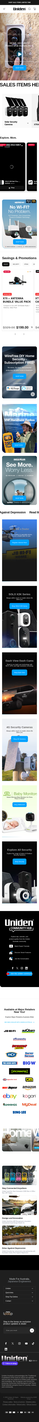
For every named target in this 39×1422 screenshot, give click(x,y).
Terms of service (19, 1402)
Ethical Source (32, 1404)
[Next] (24, 334)
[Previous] (15, 334)
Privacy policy (8, 1402)
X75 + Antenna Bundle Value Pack (17, 300)
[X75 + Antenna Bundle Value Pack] (17, 280)
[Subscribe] (32, 1330)
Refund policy (21, 1404)
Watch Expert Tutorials (22, 946)
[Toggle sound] (22, 146)
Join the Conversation (22, 959)
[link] (19, 376)
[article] (19, 1180)
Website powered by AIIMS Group (29, 1398)
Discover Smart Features (23, 952)
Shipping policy (31, 1402)
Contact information (9, 1404)
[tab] (5, 264)
